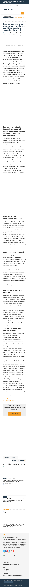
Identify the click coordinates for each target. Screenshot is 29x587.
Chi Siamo (5, 1)
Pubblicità (21, 1)
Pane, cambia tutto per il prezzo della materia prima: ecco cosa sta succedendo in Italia (13, 481)
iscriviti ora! (14, 413)
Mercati (11, 17)
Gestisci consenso (8, 582)
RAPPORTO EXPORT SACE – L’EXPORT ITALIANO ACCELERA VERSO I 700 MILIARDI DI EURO (13, 525)
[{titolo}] (4, 551)
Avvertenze (15, 1)
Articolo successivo (18, 460)
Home (4, 16)
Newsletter (5, 2)
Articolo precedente (11, 457)
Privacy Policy (16, 582)
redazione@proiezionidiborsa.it (11, 564)
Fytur (22, 585)
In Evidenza (8, 16)
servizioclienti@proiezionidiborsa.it (13, 575)
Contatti (10, 1)
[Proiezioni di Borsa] (14, 5)
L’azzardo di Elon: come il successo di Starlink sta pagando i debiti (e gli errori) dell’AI (13, 500)
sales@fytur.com (7, 570)
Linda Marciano (18, 17)
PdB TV (10, 2)
